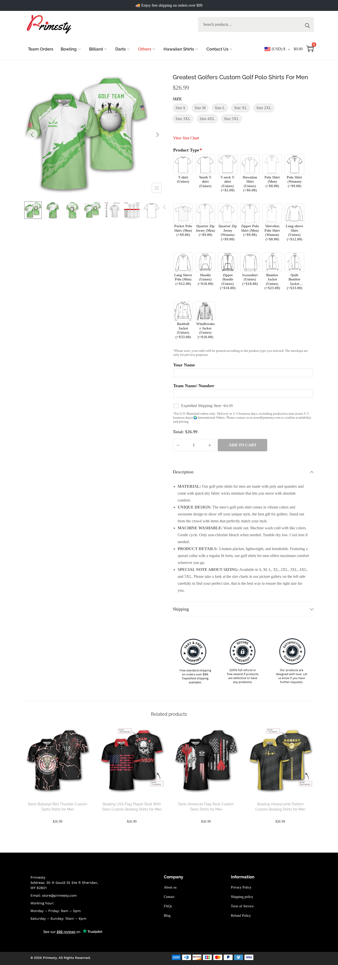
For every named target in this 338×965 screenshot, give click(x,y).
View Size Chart (186, 138)
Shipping (181, 609)
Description (183, 471)
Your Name (184, 364)
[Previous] (32, 134)
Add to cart (243, 445)
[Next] (157, 134)
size (177, 99)
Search (309, 24)
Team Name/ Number (193, 385)
